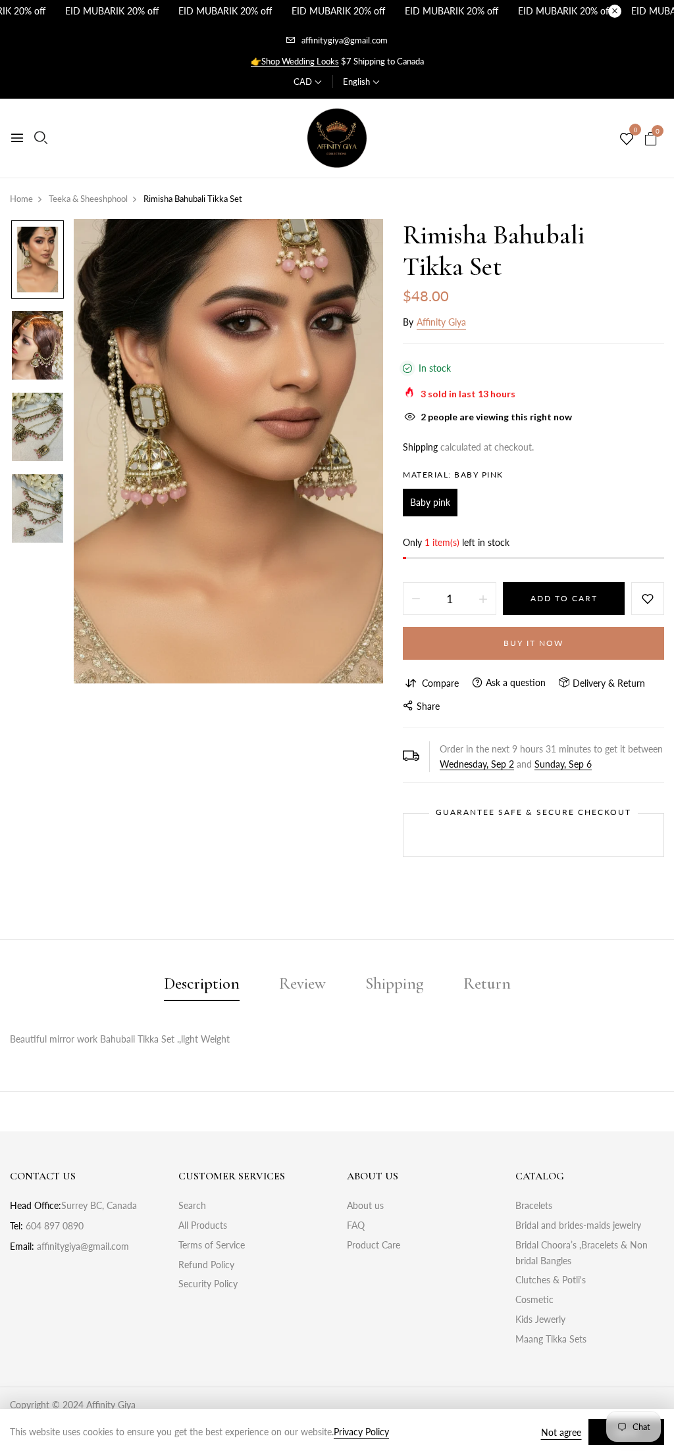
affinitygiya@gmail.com (344, 40)
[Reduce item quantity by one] (415, 598)
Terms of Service (211, 1244)
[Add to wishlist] (647, 598)
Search (192, 1205)
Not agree (561, 1432)
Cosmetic (534, 1299)
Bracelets (533, 1205)
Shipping (420, 447)
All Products (202, 1225)
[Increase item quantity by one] (483, 598)
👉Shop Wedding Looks (295, 61)
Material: (453, 475)
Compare (440, 683)
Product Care (373, 1244)
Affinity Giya (441, 322)
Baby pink (430, 502)
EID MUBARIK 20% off (112, 10)
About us (365, 1205)
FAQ (356, 1225)
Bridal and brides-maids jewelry (578, 1225)
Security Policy (208, 1283)
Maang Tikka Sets (550, 1338)
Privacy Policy (361, 1431)
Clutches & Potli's (550, 1279)
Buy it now (533, 643)
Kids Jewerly (540, 1319)
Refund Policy (206, 1264)
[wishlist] (626, 139)
